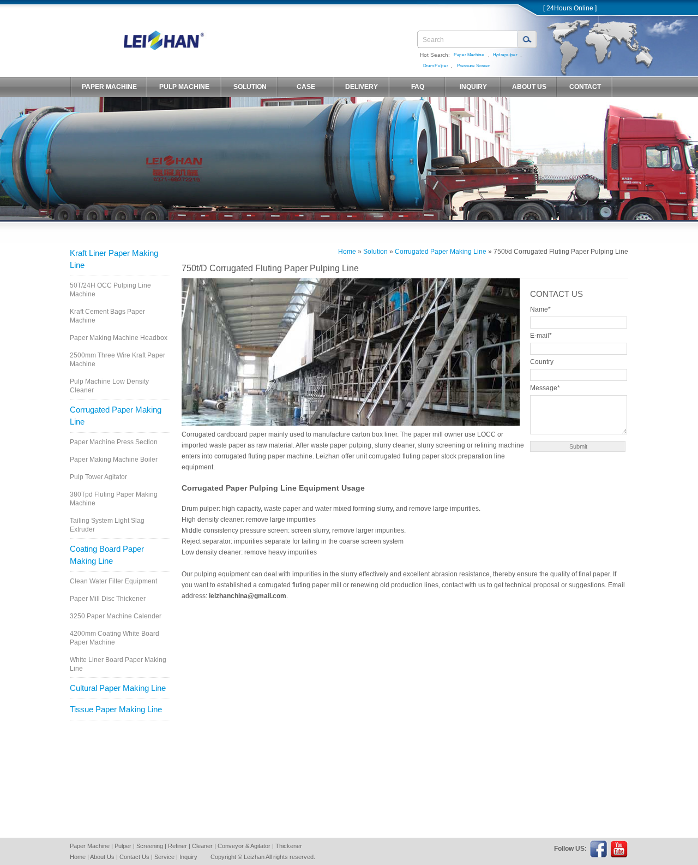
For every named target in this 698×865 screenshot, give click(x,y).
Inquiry (188, 857)
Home (347, 251)
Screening (149, 846)
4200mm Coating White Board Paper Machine (114, 638)
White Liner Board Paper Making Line (118, 664)
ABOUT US (529, 87)
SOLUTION (250, 87)
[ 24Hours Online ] (570, 8)
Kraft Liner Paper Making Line (114, 259)
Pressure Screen (473, 65)
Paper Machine (469, 54)
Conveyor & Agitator (244, 846)
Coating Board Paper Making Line (107, 554)
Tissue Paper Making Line (116, 709)
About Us (102, 857)
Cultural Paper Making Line (118, 688)
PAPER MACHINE (109, 87)
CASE (306, 87)
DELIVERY (361, 87)
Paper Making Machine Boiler (114, 459)
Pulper (123, 846)
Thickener (288, 846)
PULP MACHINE (184, 87)
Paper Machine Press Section (114, 442)
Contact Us (134, 857)
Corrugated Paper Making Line (115, 415)
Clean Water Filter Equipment (113, 581)
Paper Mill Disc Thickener (108, 598)
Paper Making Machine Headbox (118, 338)
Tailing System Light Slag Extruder (107, 525)
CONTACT (585, 87)
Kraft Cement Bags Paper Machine (107, 316)
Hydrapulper (504, 54)
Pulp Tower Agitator (98, 477)
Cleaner (202, 846)
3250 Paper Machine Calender (115, 616)
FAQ (417, 87)
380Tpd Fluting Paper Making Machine (114, 499)
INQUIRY (473, 87)
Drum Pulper (435, 65)
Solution (375, 251)
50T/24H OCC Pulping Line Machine (110, 290)
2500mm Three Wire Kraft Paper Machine (117, 359)
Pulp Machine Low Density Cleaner (109, 386)
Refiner (177, 846)
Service (164, 857)
